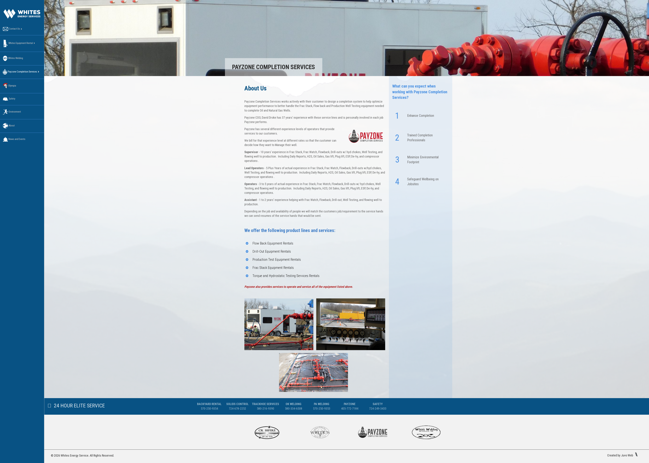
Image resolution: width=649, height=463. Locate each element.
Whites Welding (15, 58)
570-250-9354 (209, 408)
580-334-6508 (293, 408)
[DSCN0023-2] (313, 372)
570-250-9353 (321, 408)
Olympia (12, 85)
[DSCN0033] (350, 324)
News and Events (16, 139)
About (11, 125)
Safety (11, 98)
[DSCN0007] (278, 324)
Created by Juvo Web (620, 455)
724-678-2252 (237, 408)
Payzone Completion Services (22, 71)
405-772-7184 (349, 408)
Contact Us (14, 28)
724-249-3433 (377, 408)
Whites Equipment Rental (20, 43)
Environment (14, 111)
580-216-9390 (265, 408)
